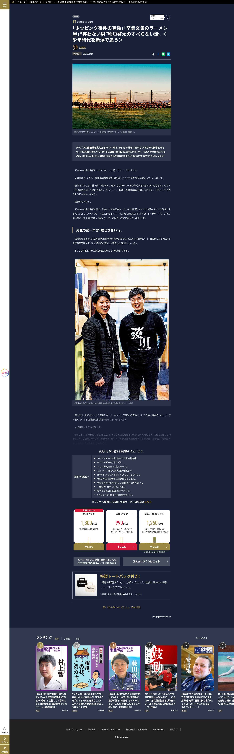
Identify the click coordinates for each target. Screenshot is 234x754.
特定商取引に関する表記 (136, 729)
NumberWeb (158, 729)
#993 (76, 16)
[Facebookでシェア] (158, 54)
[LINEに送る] (163, 54)
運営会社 (173, 729)
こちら (148, 502)
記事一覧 (21, 2)
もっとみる (200, 638)
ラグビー (49, 2)
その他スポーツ (35, 2)
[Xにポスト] (153, 54)
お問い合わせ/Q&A (74, 729)
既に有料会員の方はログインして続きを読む (122, 607)
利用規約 (91, 729)
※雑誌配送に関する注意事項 (154, 552)
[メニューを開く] (4, 4)
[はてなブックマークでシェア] (168, 54)
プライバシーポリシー (110, 729)
